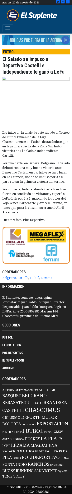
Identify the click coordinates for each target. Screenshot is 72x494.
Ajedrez (8, 390)
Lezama (46, 278)
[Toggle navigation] (7, 28)
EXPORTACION (11, 345)
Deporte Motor (39, 417)
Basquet (11, 395)
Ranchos (38, 464)
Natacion (10, 451)
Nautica (27, 451)
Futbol (34, 278)
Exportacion (52, 424)
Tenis (7, 476)
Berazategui (16, 402)
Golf (5, 439)
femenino (8, 431)
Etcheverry (29, 424)
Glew (58, 432)
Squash (62, 471)
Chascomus (42, 410)
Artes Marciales (26, 390)
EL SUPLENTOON (13, 360)
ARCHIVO (8, 368)
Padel (39, 451)
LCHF (6, 446)
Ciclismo (11, 417)
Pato (63, 451)
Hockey (32, 438)
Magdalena (44, 445)
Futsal (48, 431)
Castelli (22, 278)
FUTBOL (7, 337)
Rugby (8, 470)
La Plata (52, 438)
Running (25, 470)
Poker (17, 458)
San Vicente (45, 470)
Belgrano (9, 278)
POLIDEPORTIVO (12, 353)
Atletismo (47, 390)
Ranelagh (57, 465)
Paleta (51, 451)
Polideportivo (41, 457)
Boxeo (37, 403)
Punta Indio (14, 464)
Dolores (11, 423)
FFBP (19, 432)
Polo (64, 457)
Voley (19, 476)
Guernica (17, 439)
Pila (7, 457)
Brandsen (55, 402)
